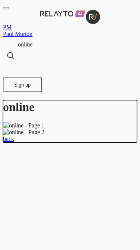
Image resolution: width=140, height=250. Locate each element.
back (8, 139)
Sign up (22, 85)
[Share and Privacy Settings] (10, 70)
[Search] (10, 55)
